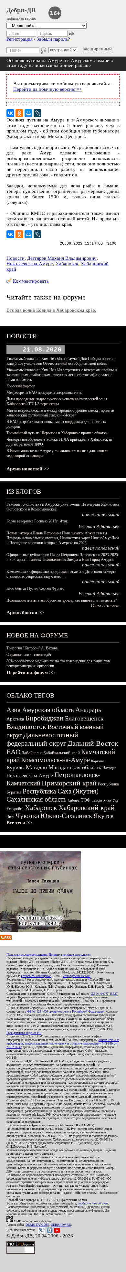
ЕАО (13, 752)
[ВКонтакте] (10, 113)
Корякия (97, 761)
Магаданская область (74, 767)
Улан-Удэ (110, 800)
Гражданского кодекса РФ (23, 1033)
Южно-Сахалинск (66, 816)
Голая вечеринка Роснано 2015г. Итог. (37, 521)
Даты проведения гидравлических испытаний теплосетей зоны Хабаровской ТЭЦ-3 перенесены (56, 401)
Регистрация (19, 39)
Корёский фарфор (20, 386)
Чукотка (27, 816)
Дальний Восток (93, 743)
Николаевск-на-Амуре (29, 263)
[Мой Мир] (28, 113)
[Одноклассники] (19, 113)
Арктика (15, 718)
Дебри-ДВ (21, 10)
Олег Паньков (105, 605)
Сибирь (73, 800)
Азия (13, 710)
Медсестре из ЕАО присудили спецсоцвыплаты (44, 392)
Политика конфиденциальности (69, 954)
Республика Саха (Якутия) (61, 791)
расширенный (97, 48)
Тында (97, 800)
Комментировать (31, 281)
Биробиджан (45, 718)
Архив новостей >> (27, 468)
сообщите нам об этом (93, 1203)
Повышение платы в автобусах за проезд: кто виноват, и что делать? (61, 600)
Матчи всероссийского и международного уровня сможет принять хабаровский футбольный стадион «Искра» (60, 412)
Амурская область (48, 710)
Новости (15, 258)
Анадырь (88, 710)
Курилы (15, 767)
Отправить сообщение (36, 976)
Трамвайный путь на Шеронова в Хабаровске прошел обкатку (56, 433)
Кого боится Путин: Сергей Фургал (35, 588)
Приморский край (69, 783)
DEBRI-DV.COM (37, 1224)
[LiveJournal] (37, 113)
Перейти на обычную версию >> (47, 89)
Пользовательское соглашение (26, 954)
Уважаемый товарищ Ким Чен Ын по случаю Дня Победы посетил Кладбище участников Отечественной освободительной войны (60, 361)
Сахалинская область (36, 799)
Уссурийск (15, 808)
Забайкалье (32, 752)
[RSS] (6, 938)
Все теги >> (19, 822)
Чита (10, 817)
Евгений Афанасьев (99, 526)
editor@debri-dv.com (76, 976)
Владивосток (26, 726)
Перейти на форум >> (30, 672)
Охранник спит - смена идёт (28, 654)
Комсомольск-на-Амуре (55, 760)
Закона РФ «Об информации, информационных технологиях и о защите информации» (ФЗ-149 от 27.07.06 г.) (62, 1043)
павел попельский (101, 514)
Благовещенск (84, 718)
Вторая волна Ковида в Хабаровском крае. (51, 310)
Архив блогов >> (25, 612)
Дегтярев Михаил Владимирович (62, 258)
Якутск (103, 816)
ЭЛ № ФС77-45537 (104, 993)
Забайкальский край (62, 752)
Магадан (36, 767)
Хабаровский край (86, 808)
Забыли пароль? (53, 39)
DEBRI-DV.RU (61, 1224)
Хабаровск (67, 263)
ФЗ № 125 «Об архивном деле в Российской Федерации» (65, 1011)
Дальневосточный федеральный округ (42, 739)
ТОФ (85, 800)
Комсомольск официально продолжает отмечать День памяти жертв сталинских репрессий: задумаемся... (61, 574)
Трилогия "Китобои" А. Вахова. (32, 648)
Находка (109, 768)
